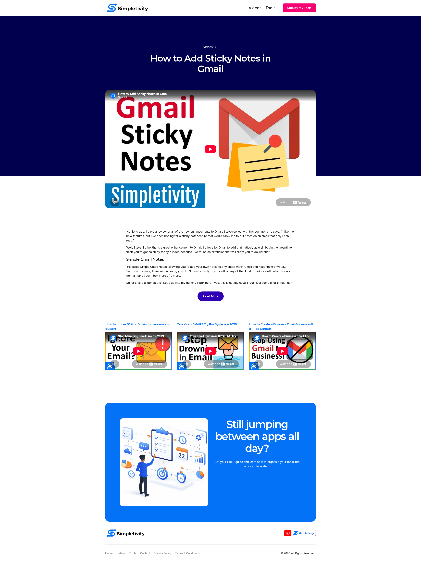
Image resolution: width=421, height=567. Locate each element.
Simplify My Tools (299, 8)
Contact (145, 553)
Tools (270, 7)
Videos (255, 7)
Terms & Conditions (187, 553)
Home (109, 553)
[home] (127, 8)
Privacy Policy (162, 553)
